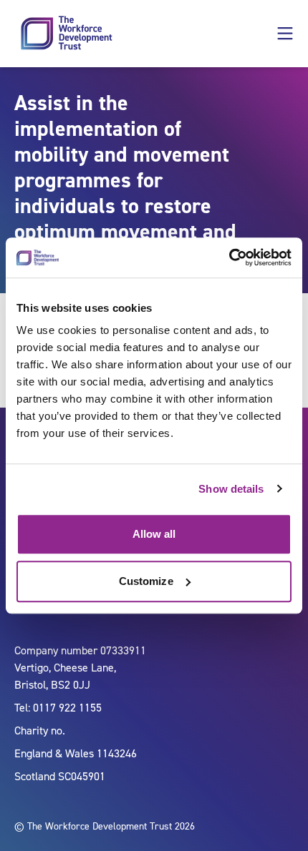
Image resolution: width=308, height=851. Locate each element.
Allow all (154, 534)
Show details (231, 489)
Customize (146, 581)
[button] (285, 33)
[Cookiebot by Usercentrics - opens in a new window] (229, 257)
